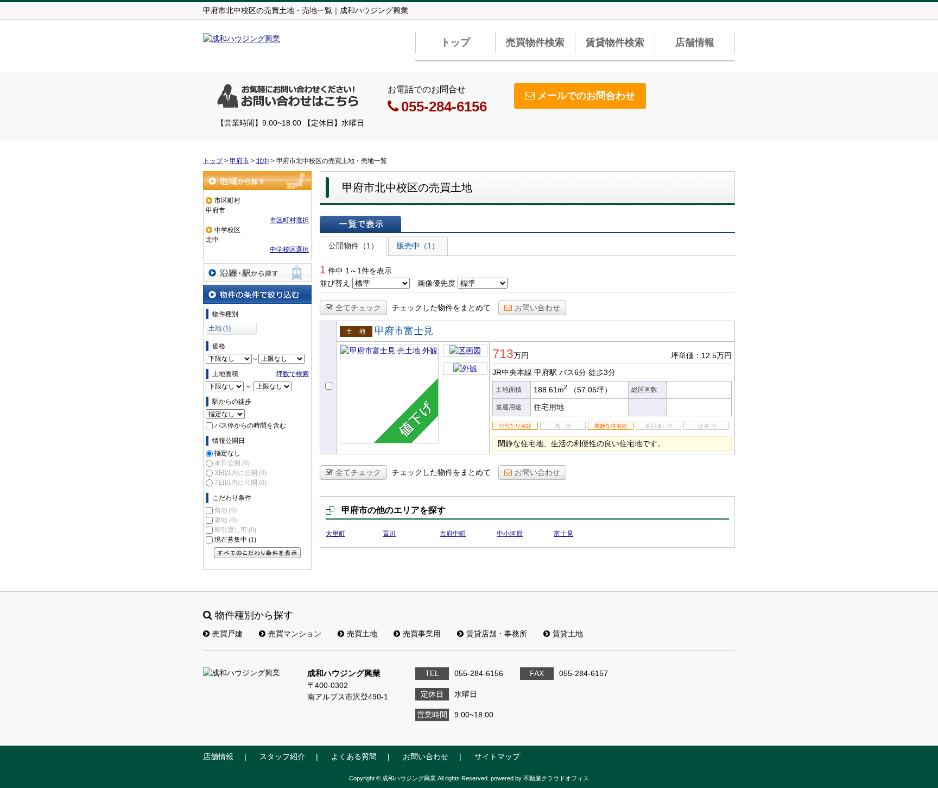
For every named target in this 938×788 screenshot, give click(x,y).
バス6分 (572, 372)
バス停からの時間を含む (250, 425)
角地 (225, 510)
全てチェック (358, 307)
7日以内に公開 (240, 482)
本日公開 (232, 463)
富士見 (563, 533)
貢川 (389, 533)
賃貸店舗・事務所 (496, 633)
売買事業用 (422, 633)
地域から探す (257, 180)
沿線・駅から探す (257, 272)
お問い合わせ (537, 307)
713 (503, 354)
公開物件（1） (353, 245)
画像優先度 (436, 283)
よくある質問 (354, 756)
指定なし (227, 453)
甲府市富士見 (404, 331)
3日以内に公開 (240, 473)
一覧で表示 (360, 224)
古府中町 (453, 533)
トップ (455, 42)
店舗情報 (694, 42)
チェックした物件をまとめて (441, 307)
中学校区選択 (289, 249)
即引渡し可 (235, 530)
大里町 (335, 533)
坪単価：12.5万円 (701, 355)
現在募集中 (235, 539)
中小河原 (510, 533)
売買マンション (294, 633)
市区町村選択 (289, 220)
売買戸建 (227, 633)
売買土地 (362, 633)
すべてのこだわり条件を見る (257, 552)
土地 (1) (219, 328)
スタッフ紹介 (282, 756)
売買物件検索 (535, 42)
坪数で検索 (292, 374)
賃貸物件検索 (615, 42)
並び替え (335, 283)
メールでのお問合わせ (586, 95)
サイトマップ (497, 756)
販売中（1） (418, 245)
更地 (225, 520)
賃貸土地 (568, 633)
